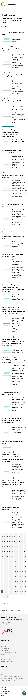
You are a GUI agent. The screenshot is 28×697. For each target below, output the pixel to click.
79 (22, 551)
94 (9, 556)
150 (25, 569)
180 (25, 576)
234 (9, 591)
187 (17, 579)
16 (14, 536)
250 (25, 594)
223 (7, 589)
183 (7, 579)
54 (9, 546)
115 (12, 561)
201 (2, 584)
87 (17, 554)
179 (22, 576)
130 (25, 564)
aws (2, 674)
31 (2, 541)
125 (12, 564)
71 (2, 551)
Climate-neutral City (6, 645)
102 (4, 559)
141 (2, 569)
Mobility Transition (5, 648)
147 (17, 569)
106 (15, 559)
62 (4, 549)
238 (20, 591)
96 (14, 556)
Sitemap (3, 695)
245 (12, 594)
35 (12, 541)
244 (9, 594)
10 (24, 534)
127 (17, 564)
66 (14, 549)
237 (17, 591)
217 (17, 586)
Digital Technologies (6, 659)
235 (12, 591)
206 (15, 584)
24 (9, 539)
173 (7, 576)
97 (17, 556)
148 (20, 569)
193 (7, 581)
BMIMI (2, 669)
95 (12, 556)
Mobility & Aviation (5, 650)
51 (2, 546)
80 (24, 551)
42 (4, 544)
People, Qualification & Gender (8, 652)
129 (22, 564)
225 (12, 589)
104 (9, 559)
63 (7, 549)
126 (15, 564)
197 (17, 581)
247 (17, 594)
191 (2, 581)
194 (9, 581)
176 (15, 576)
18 (19, 536)
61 (2, 549)
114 (9, 561)
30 (24, 539)
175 (12, 576)
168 (20, 574)
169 (22, 574)
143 (7, 569)
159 (22, 571)
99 (22, 556)
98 (19, 556)
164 (9, 574)
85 (12, 554)
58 (19, 546)
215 (12, 586)
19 (22, 536)
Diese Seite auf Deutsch (10, 603)
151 (2, 571)
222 (4, 589)
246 (15, 594)
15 (12, 536)
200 (25, 581)
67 (17, 549)
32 (4, 541)
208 (20, 584)
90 (24, 554)
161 (2, 574)
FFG (2, 672)
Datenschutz (4, 689)
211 (2, 586)
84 (9, 554)
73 (7, 551)
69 (22, 549)
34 (9, 541)
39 (22, 541)
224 (9, 589)
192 (4, 581)
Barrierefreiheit (4, 693)
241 (2, 594)
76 (14, 551)
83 (7, 554)
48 (19, 544)
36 (14, 541)
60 (24, 546)
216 (15, 586)
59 (22, 546)
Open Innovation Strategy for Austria (10, 676)
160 (25, 571)
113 (7, 561)
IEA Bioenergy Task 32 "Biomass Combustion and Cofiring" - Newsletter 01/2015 (12, 420)
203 (7, 584)
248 (20, 594)
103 (7, 559)
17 (17, 536)
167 (17, 574)
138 (20, 566)
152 (4, 571)
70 (24, 549)
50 (24, 544)
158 (20, 571)
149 (22, 569)
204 (9, 584)
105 (12, 559)
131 (2, 566)
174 (9, 576)
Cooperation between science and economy (11, 658)
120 (25, 561)
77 (17, 551)
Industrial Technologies (6, 661)
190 (25, 579)
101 (2, 559)
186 (15, 579)
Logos (2, 682)
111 (2, 561)
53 (7, 546)
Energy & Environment (6, 656)
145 (12, 569)
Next (7, 596)
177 (17, 576)
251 (2, 596)
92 (4, 556)
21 (2, 539)
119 (22, 561)
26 (14, 539)
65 (12, 549)
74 (9, 551)
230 (25, 589)
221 (2, 589)
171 (2, 576)
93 (7, 556)
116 (15, 561)
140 (25, 566)
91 (2, 556)
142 (4, 569)
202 (4, 584)
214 (9, 586)
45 (12, 544)
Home (2, 11)
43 (7, 544)
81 (2, 554)
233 (7, 591)
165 (12, 574)
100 (25, 556)
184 (9, 579)
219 (22, 586)
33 (7, 541)
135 (12, 566)
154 (9, 571)
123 (7, 564)
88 (19, 554)
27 (17, 539)
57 (17, 546)
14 (9, 536)
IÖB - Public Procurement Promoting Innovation (12, 678)
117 (17, 561)
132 (4, 566)
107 (17, 559)
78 (19, 551)
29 (22, 539)
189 (22, 579)
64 (9, 549)
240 (25, 591)
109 (22, 559)
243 (7, 594)
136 (15, 566)
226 (15, 589)
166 (15, 574)
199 (22, 581)
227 (17, 589)
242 (4, 594)
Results (5, 11)
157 (17, 571)
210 (25, 584)
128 (20, 564)
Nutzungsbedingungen (6, 691)
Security (3, 654)
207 (17, 584)
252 (4, 596)
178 (20, 576)
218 (20, 586)
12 (4, 536)
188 (20, 579)
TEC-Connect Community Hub (8, 680)
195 (12, 581)
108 (20, 559)
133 (7, 566)
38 (19, 541)
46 (14, 544)
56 (14, 546)
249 (22, 594)
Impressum (3, 687)
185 (12, 579)
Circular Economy (5, 646)
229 (22, 589)
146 (15, 569)
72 (4, 551)
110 (25, 559)
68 (19, 549)
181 (2, 579)
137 (17, 566)
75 (12, 551)
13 (7, 536)
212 (4, 586)
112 (4, 561)
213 (7, 586)
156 (15, 571)
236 (15, 591)
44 (9, 544)
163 (7, 574)
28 (19, 539)
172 (4, 576)
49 (22, 544)
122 (4, 564)
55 (12, 546)
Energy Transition (5, 643)
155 (12, 571)
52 (4, 546)
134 (9, 566)
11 (2, 536)
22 (4, 539)
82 (4, 554)
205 (12, 584)
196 (15, 581)
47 (17, 544)
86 (14, 554)
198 (20, 581)
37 (17, 541)
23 (7, 539)
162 (4, 574)
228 (20, 589)
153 (7, 571)
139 (22, 566)
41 (2, 544)
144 (9, 569)
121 (2, 564)
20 (24, 536)
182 (4, 579)
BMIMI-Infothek (4, 671)
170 (25, 574)
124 (9, 564)
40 (24, 541)
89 (22, 554)
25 (12, 539)
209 (22, 584)
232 (4, 591)
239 (22, 591)
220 (25, 586)
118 (20, 561)
